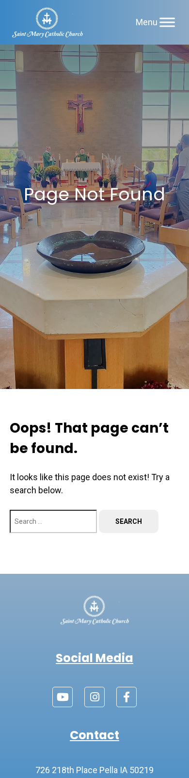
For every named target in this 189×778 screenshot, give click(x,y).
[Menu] (167, 22)
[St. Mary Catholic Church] (47, 22)
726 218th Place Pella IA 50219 (94, 770)
